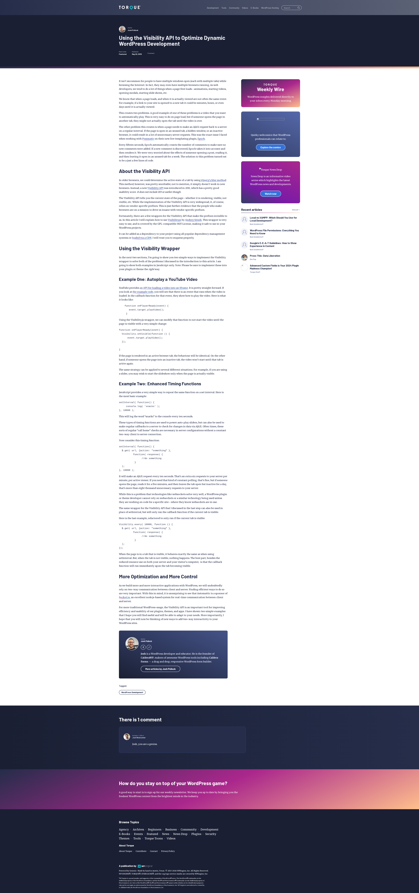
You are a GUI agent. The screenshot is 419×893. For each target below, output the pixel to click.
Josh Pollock (133, 30)
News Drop (180, 834)
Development (209, 829)
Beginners (154, 829)
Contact (154, 851)
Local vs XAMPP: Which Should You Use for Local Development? (273, 219)
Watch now (270, 193)
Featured (122, 54)
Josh (143, 653)
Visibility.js (174, 219)
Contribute (141, 851)
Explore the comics (271, 147)
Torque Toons (154, 838)
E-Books (124, 834)
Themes (124, 838)
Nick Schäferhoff (256, 224)
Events (138, 834)
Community (189, 829)
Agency (124, 829)
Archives (138, 829)
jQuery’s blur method (213, 180)
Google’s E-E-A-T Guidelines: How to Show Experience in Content (273, 244)
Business (171, 829)
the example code (143, 291)
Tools (137, 838)
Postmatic (148, 138)
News (165, 834)
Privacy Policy (168, 851)
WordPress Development (132, 692)
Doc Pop (253, 259)
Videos (171, 838)
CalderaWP (147, 657)
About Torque (125, 851)
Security (210, 834)
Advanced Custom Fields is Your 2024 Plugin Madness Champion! (274, 267)
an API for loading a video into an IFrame (164, 287)
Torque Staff (255, 272)
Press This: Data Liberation (265, 255)
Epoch (201, 138)
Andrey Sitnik (193, 219)
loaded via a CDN (141, 237)
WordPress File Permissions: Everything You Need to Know (274, 232)
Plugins (196, 834)
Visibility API (155, 188)
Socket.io (124, 597)
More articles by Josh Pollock (160, 668)
